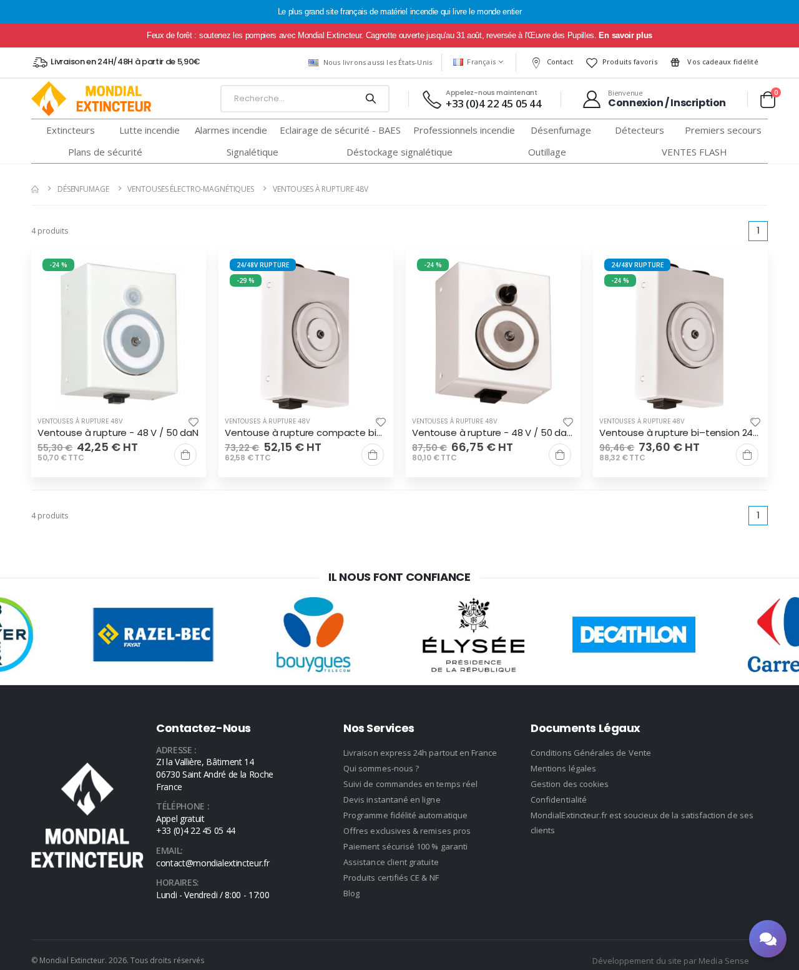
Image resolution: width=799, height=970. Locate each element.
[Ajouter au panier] (185, 454)
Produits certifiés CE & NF (391, 877)
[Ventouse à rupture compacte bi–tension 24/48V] (306, 335)
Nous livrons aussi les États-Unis (377, 62)
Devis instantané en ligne (392, 799)
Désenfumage (83, 189)
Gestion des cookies (570, 783)
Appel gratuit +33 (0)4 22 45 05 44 (195, 825)
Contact (560, 61)
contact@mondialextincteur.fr (212, 863)
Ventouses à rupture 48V (320, 189)
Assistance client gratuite (391, 862)
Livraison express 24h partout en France (420, 752)
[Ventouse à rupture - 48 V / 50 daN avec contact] (493, 335)
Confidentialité (559, 799)
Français (481, 61)
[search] (370, 98)
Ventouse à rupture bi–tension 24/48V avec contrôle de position (680, 433)
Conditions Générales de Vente (591, 752)
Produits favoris (629, 61)
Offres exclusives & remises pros (407, 830)
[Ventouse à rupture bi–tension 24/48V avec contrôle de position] (680, 335)
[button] (767, 99)
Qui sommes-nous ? (381, 768)
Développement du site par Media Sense (670, 960)
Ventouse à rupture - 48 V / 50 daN (118, 433)
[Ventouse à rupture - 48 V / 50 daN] (118, 335)
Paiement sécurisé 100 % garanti (405, 846)
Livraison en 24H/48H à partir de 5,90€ (125, 61)
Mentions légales (563, 768)
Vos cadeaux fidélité (721, 61)
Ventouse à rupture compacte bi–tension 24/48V (306, 433)
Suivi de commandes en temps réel (410, 783)
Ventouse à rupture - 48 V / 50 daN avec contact (493, 433)
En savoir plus (625, 35)
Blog (351, 893)
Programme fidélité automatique (405, 815)
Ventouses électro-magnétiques (190, 189)
